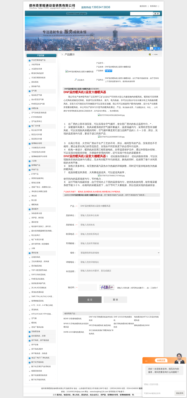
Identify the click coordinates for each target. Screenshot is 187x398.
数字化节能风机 (37, 362)
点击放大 (80, 80)
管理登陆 (112, 392)
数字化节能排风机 (38, 380)
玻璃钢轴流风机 (37, 301)
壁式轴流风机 (36, 266)
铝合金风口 (35, 235)
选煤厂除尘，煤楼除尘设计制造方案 (45, 187)
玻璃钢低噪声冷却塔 (39, 156)
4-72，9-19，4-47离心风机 (42, 305)
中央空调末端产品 (38, 60)
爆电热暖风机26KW (141, 325)
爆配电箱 (34, 205)
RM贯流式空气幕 (38, 104)
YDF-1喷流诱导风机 (39, 270)
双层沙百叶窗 (36, 134)
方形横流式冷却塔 (38, 148)
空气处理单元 (36, 121)
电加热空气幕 (36, 95)
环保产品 (34, 170)
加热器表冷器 (36, 213)
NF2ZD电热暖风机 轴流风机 (100, 325)
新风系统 (34, 82)
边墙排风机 (35, 257)
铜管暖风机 (106, 192)
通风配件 (34, 209)
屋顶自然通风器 (37, 292)
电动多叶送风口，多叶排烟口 (42, 226)
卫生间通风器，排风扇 (40, 261)
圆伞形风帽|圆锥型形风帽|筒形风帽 (45, 231)
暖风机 (34, 323)
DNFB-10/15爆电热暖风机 (74, 332)
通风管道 (34, 222)
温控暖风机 (88, 192)
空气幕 (34, 91)
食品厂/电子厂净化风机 (40, 358)
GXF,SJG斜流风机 (38, 275)
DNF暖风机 (115, 192)
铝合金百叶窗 (36, 130)
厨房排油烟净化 (37, 178)
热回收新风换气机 (38, 283)
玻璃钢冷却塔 (36, 143)
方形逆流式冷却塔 (38, 152)
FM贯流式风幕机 (37, 279)
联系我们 (153, 6)
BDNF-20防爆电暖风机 (73, 319)
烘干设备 (34, 345)
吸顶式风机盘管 (37, 73)
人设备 (34, 161)
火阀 (33, 248)
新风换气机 (35, 86)
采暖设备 (34, 108)
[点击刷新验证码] (107, 287)
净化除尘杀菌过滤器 (39, 191)
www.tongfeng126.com (99, 392)
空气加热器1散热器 (38, 113)
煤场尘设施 (35, 183)
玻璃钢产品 (35, 165)
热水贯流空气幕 (37, 99)
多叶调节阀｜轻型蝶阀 (40, 244)
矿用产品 (34, 174)
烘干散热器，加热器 (39, 353)
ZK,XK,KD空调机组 (38, 288)
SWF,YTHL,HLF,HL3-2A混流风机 (44, 296)
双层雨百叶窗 (36, 139)
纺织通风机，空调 (38, 336)
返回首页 (143, 6)
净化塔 (34, 196)
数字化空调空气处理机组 (41, 366)
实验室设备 (35, 331)
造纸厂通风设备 (37, 327)
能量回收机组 (36, 371)
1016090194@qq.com (75, 392)
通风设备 (34, 253)
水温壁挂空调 (36, 69)
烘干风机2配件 (37, 349)
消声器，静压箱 (37, 218)
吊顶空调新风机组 (38, 78)
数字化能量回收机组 (39, 375)
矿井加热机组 (36, 117)
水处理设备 (35, 64)
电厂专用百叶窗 (37, 240)
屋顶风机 (34, 310)
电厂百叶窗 (35, 126)
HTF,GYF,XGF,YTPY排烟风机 (42, 314)
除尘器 (34, 200)
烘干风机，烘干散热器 (40, 340)
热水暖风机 (97, 192)
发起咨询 (179, 393)
